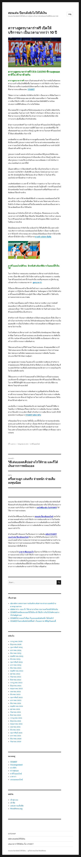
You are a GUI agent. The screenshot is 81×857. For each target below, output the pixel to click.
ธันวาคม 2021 (15, 703)
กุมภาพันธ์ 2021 (16, 733)
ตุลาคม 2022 (15, 674)
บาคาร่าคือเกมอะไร (26, 552)
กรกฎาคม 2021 (16, 718)
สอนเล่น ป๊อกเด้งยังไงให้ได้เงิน (27, 13)
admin (13, 444)
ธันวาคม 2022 (15, 668)
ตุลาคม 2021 (15, 709)
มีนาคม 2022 (15, 694)
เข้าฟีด (12, 803)
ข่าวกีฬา (13, 768)
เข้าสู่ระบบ (14, 800)
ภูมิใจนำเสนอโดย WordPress (37, 851)
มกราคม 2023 (15, 665)
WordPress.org (16, 809)
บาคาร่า (13, 776)
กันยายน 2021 (15, 712)
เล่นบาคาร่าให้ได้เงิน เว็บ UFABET (21, 844)
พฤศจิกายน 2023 (16, 656)
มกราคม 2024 (15, 650)
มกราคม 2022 (15, 700)
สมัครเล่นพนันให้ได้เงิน (16, 839)
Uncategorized (16, 765)
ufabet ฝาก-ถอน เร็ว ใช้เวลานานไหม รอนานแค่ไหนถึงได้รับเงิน (34, 609)
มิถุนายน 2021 (15, 721)
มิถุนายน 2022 (15, 686)
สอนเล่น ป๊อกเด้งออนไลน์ (44, 516)
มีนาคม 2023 (15, 659)
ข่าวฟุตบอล (14, 771)
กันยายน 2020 (15, 741)
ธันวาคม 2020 (15, 739)
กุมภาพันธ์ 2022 (16, 697)
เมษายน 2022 (15, 691)
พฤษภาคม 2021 (16, 724)
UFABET (13, 762)
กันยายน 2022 (15, 677)
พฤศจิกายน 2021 (16, 706)
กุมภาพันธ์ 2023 (16, 662)
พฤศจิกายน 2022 (16, 671)
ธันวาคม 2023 (15, 653)
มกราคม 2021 (15, 736)
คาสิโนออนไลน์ (35, 444)
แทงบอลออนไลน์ (16, 779)
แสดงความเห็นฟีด (17, 806)
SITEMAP (12, 834)
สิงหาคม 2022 (15, 680)
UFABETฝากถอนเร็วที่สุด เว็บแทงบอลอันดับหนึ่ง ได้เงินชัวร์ (32, 618)
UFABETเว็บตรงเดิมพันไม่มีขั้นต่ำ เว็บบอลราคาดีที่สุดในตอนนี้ (33, 621)
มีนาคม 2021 (15, 730)
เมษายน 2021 (15, 727)
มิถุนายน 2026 (15, 644)
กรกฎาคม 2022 (16, 683)
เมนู (69, 14)
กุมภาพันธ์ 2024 (16, 647)
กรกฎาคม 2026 (16, 641)
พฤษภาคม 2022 (16, 688)
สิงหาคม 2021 (15, 715)
